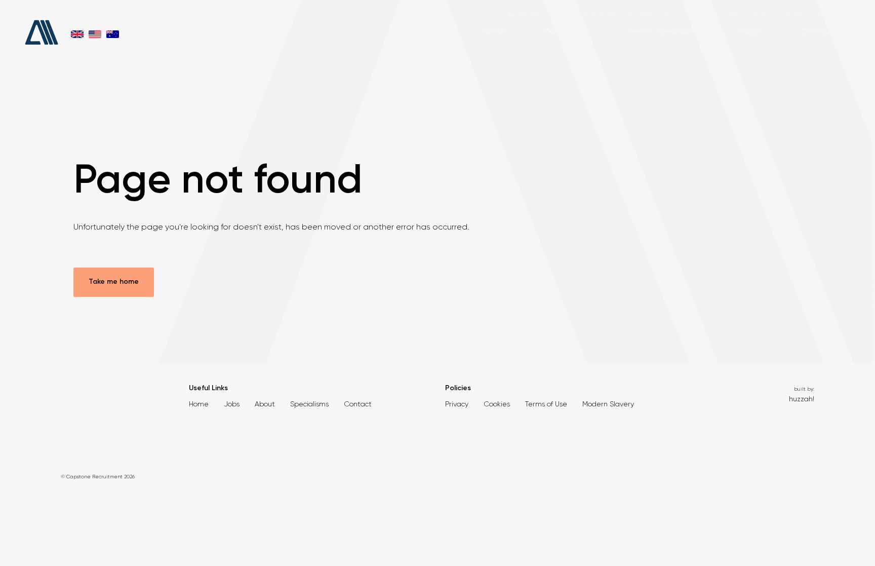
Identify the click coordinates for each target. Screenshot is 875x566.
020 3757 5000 (538, 14)
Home (199, 404)
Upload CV (697, 14)
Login (825, 14)
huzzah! (801, 399)
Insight (750, 31)
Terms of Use (546, 404)
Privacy (456, 404)
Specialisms (309, 404)
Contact (817, 31)
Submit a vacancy (748, 14)
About (493, 31)
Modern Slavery (608, 404)
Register (796, 14)
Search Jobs (430, 31)
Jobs (232, 404)
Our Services (566, 31)
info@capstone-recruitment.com (626, 14)
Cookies (497, 404)
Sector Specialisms (664, 31)
